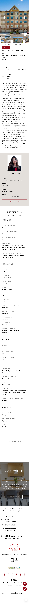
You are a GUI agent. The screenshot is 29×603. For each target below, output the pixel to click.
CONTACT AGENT (14, 201)
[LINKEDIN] (12, 574)
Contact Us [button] (14, 497)
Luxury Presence (14, 585)
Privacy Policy (21, 593)
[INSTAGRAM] (8, 574)
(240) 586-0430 (7, 185)
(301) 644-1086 (11, 530)
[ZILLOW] (20, 574)
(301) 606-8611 (11, 525)
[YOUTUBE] (16, 574)
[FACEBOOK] (4, 574)
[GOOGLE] (24, 574)
